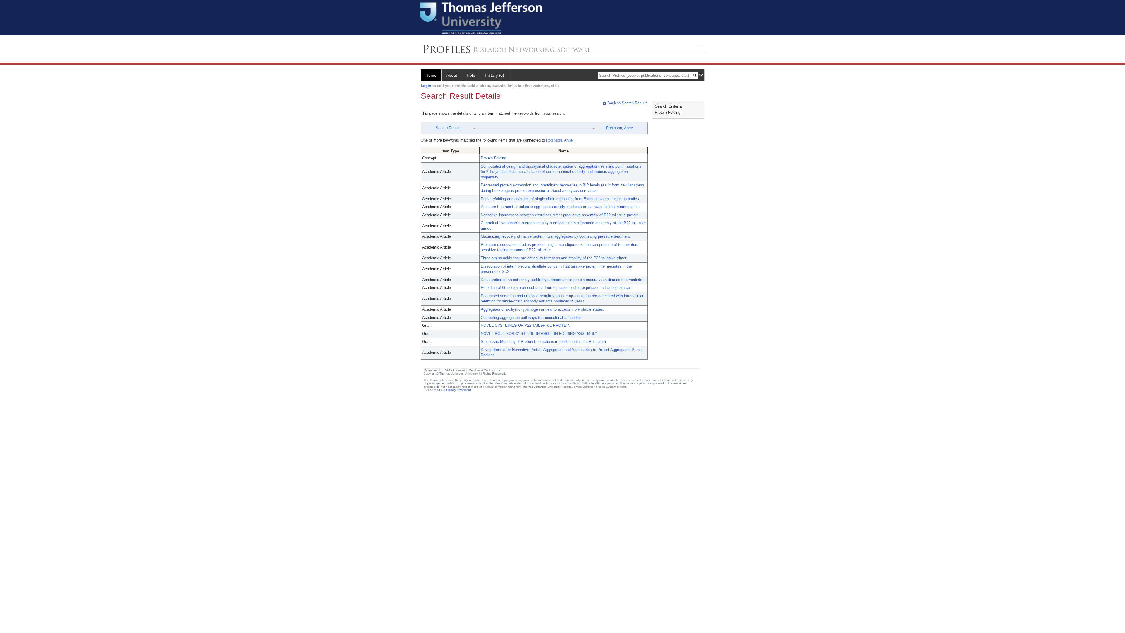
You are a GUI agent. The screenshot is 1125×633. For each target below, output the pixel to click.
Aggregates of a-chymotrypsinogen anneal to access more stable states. (542, 309)
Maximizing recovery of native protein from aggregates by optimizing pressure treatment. (556, 236)
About (451, 75)
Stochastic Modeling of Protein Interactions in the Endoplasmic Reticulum (543, 341)
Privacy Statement (458, 390)
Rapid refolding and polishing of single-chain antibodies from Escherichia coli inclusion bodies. (560, 199)
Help (471, 75)
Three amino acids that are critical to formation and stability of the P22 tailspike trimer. (554, 258)
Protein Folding (493, 158)
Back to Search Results (627, 103)
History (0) (494, 75)
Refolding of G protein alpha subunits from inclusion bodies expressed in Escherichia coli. (557, 287)
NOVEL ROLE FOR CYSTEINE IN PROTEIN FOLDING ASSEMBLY (539, 333)
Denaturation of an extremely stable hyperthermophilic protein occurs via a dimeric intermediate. (562, 280)
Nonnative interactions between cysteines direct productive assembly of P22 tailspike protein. (560, 215)
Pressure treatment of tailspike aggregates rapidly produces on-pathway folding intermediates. (560, 207)
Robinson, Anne (619, 128)
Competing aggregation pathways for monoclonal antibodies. (532, 317)
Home (431, 75)
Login (426, 86)
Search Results (449, 128)
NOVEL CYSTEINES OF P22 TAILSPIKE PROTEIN (525, 325)
